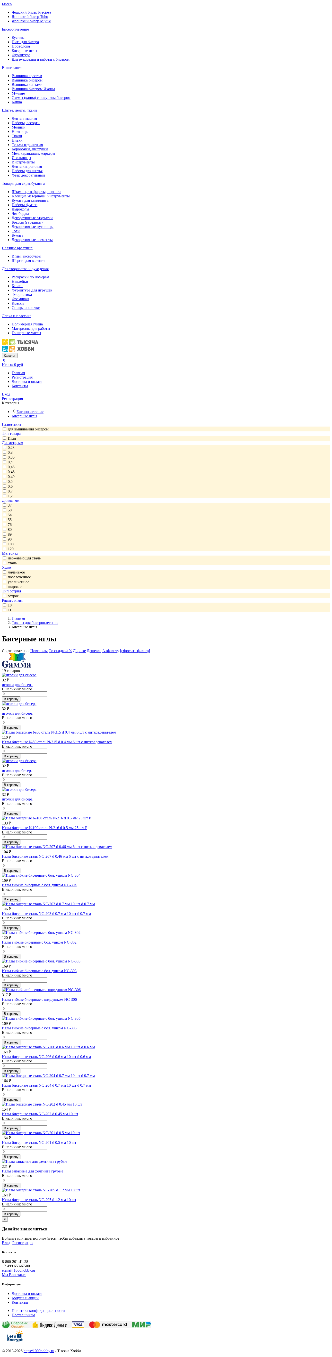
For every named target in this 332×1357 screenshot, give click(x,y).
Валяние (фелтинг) (17, 248)
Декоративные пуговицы (32, 227)
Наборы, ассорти (26, 123)
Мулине (18, 93)
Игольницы (21, 158)
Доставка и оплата (27, 382)
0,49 (11, 477)
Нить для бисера (25, 42)
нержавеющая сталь (24, 558)
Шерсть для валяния (28, 260)
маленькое (16, 572)
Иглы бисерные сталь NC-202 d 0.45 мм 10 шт (40, 1114)
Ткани (17, 136)
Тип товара (11, 433)
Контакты (20, 386)
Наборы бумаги (24, 205)
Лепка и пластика (16, 316)
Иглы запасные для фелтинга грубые (32, 1171)
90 (10, 539)
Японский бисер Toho (30, 17)
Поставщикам (23, 1315)
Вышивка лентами (27, 84)
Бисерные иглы (24, 50)
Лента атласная (24, 118)
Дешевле (94, 651)
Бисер (7, 4)
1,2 (10, 496)
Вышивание (12, 67)
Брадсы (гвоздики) (27, 222)
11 (9, 610)
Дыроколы (20, 209)
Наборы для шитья (27, 171)
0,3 (10, 452)
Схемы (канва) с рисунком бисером (41, 98)
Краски (18, 303)
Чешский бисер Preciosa (31, 12)
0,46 (11, 472)
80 (10, 529)
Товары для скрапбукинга (23, 183)
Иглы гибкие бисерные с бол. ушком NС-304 (39, 885)
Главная (18, 373)
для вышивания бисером (28, 429)
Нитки (17, 140)
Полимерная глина (27, 324)
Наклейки (20, 281)
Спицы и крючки (26, 308)
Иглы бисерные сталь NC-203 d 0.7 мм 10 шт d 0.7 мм (46, 914)
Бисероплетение (15, 29)
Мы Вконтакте (14, 1275)
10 (10, 605)
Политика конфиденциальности (38, 1311)
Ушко (6, 567)
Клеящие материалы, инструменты (41, 196)
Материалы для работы (31, 328)
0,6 (10, 486)
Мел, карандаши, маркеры (33, 153)
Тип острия (11, 591)
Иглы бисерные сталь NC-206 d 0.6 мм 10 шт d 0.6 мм (46, 1057)
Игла (12, 438)
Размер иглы (12, 600)
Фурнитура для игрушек (32, 290)
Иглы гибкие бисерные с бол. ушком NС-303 (39, 971)
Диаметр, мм (12, 443)
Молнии (19, 127)
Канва (17, 102)
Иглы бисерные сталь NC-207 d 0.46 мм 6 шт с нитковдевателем (55, 856)
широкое (15, 587)
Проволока (21, 46)
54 (10, 515)
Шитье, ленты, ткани (19, 110)
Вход (6, 394)
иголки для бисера (17, 685)
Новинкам (39, 651)
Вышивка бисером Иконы (33, 89)
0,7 (10, 491)
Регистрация (22, 377)
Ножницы (20, 131)
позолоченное (19, 577)
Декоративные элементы (32, 240)
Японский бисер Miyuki (31, 21)
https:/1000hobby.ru (39, 1351)
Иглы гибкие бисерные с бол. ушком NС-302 (39, 942)
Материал (10, 553)
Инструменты (23, 162)
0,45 (11, 467)
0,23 (11, 447)
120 (11, 549)
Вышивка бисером (27, 80)
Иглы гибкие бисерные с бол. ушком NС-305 (39, 1028)
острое (13, 596)
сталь (12, 563)
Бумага (17, 235)
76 (10, 525)
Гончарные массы (26, 333)
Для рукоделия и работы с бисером (41, 59)
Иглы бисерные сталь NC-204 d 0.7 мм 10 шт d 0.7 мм (46, 1085)
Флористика (22, 294)
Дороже (79, 651)
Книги (17, 286)
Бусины (18, 37)
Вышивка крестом (27, 76)
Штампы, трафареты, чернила (36, 192)
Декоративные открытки (32, 218)
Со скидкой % (60, 651)
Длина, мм (10, 500)
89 (10, 534)
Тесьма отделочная (27, 145)
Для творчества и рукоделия (25, 269)
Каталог (10, 355)
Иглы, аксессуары (26, 256)
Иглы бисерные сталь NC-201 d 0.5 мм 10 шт (39, 1142)
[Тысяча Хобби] (20, 351)
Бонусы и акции (25, 1298)
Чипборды (20, 213)
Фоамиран (20, 299)
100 (11, 544)
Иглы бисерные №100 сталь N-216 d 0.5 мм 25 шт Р (44, 828)
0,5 (10, 481)
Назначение (11, 424)
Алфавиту (110, 651)
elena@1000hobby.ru (18, 1270)
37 (10, 505)
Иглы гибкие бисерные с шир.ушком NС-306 (39, 999)
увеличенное (18, 582)
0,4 (10, 462)
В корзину (11, 699)
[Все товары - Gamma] (16, 666)
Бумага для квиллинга (30, 200)
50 (10, 510)
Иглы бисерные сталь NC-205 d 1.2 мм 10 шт (39, 1200)
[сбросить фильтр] (135, 651)
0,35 (11, 457)
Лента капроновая (27, 166)
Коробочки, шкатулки (30, 149)
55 (10, 520)
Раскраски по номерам (30, 277)
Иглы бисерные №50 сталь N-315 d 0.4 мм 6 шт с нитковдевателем (57, 742)
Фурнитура (21, 55)
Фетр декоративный (28, 175)
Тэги (16, 231)
